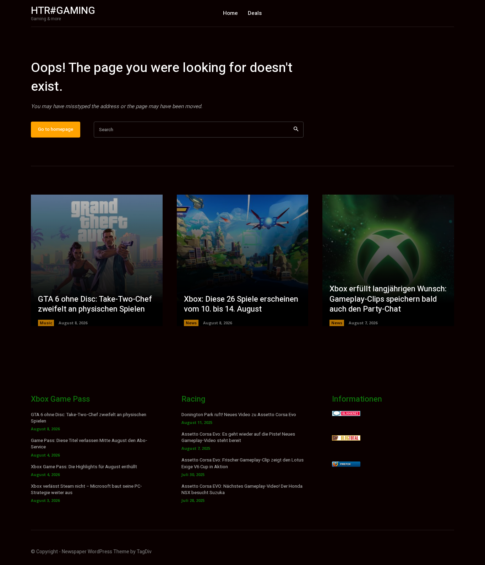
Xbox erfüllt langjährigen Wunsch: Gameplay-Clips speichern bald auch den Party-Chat (388, 299)
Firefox (345, 464)
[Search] (296, 130)
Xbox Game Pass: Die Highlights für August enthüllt (84, 466)
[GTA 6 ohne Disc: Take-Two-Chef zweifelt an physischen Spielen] (97, 260)
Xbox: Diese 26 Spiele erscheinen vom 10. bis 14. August (241, 304)
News (191, 322)
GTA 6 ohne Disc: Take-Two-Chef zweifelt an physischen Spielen (95, 304)
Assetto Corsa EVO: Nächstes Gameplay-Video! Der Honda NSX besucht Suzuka (242, 489)
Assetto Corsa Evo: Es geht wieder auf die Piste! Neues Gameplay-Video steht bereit (238, 437)
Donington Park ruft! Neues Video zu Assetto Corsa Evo (238, 414)
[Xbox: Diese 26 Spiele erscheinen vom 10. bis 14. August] (243, 260)
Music (46, 322)
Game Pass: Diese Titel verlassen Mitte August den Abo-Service (89, 443)
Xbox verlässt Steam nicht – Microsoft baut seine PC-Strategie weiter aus (86, 489)
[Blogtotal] (346, 439)
